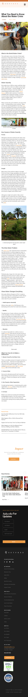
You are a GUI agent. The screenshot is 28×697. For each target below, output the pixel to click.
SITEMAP (7, 692)
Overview (6, 612)
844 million (13, 74)
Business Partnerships (9, 584)
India (5, 621)
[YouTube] (10, 562)
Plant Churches (8, 606)
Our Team (6, 637)
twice (24, 105)
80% (8, 278)
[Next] (25, 473)
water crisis (6, 250)
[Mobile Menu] (25, 4)
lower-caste (19, 145)
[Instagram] (6, 562)
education (7, 333)
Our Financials (7, 640)
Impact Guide (7, 587)
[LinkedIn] (13, 562)
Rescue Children (8, 596)
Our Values (7, 631)
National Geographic (10, 366)
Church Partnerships (9, 569)
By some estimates (21, 319)
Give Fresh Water (8, 603)
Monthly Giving (8, 581)
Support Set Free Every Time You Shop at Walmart (13, 422)
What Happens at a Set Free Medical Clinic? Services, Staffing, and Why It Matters (11, 426)
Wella (5, 578)
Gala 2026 (6, 575)
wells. (4, 202)
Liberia (6, 615)
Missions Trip (7, 572)
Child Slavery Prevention (10, 593)
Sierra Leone (7, 618)
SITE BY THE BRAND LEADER (15, 692)
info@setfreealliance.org (9, 647)
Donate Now (8, 657)
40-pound (13, 156)
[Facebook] (4, 562)
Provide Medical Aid (9, 600)
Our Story (6, 628)
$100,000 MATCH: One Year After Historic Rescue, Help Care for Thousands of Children (13, 430)
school (8, 154)
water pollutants (19, 284)
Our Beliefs (7, 634)
